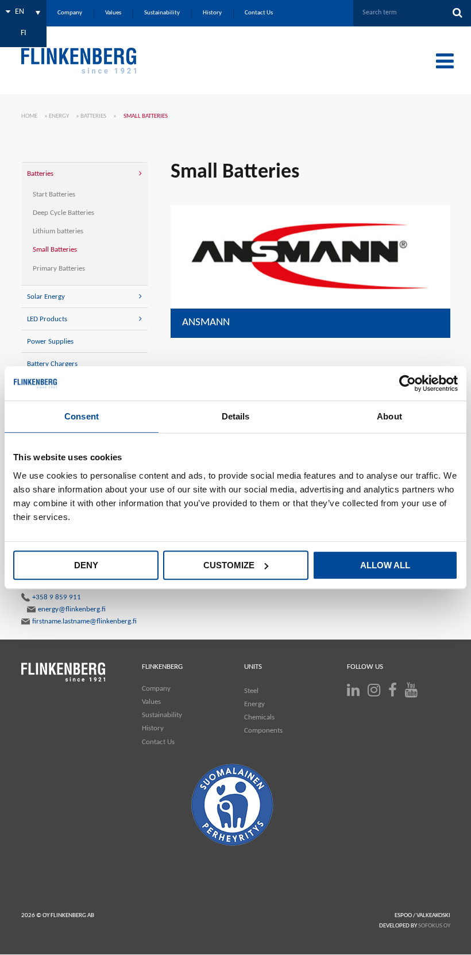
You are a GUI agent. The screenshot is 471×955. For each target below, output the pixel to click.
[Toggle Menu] (444, 60)
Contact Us (158, 742)
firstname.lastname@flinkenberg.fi (84, 621)
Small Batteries (55, 249)
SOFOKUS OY (434, 926)
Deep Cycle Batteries (63, 213)
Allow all (385, 565)
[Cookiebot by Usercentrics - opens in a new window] (407, 383)
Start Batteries (54, 194)
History (153, 728)
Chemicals (259, 717)
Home (29, 116)
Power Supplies (50, 341)
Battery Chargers (52, 364)
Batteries (93, 116)
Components (263, 730)
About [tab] (389, 416)
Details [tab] (236, 416)
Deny (86, 565)
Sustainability (162, 715)
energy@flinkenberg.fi (72, 609)
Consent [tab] (81, 416)
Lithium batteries (58, 231)
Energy (59, 116)
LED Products (47, 319)
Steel (251, 691)
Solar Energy (46, 297)
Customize (228, 565)
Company (156, 688)
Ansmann (206, 322)
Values (151, 702)
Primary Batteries (59, 268)
